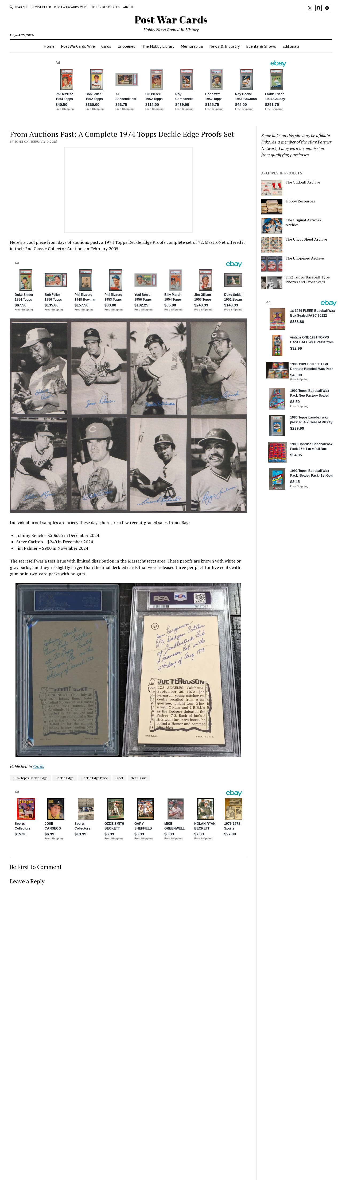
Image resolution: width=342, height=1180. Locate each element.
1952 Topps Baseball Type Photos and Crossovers (308, 279)
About (128, 7)
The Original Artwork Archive (303, 222)
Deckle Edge (64, 778)
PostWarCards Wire (70, 7)
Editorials (291, 46)
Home (49, 46)
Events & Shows (261, 46)
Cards (106, 46)
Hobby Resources (105, 7)
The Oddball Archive (303, 182)
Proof (119, 778)
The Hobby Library (158, 46)
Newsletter (41, 7)
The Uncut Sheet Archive (306, 239)
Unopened (126, 46)
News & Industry (224, 46)
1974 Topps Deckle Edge (30, 778)
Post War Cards (171, 19)
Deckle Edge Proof (94, 778)
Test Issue (139, 778)
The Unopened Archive (305, 258)
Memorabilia (192, 46)
